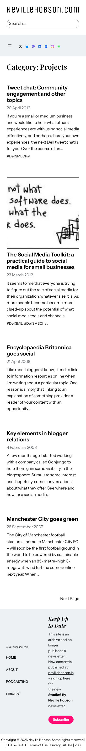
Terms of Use (38, 745)
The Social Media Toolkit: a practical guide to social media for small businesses (41, 260)
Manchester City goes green (42, 519)
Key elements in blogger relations (37, 436)
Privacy (55, 745)
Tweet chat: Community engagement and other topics (37, 93)
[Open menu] (9, 45)
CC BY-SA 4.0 (16, 745)
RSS (78, 745)
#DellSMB (14, 323)
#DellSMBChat (18, 156)
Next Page (69, 598)
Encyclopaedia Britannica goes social (39, 350)
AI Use (67, 745)
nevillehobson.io (61, 673)
